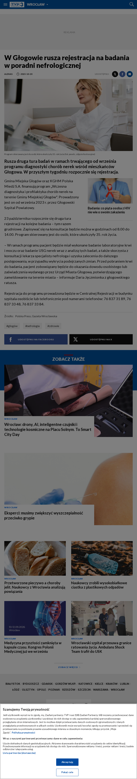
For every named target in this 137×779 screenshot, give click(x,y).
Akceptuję (67, 762)
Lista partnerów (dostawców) (19, 753)
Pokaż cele (67, 772)
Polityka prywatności (23, 732)
